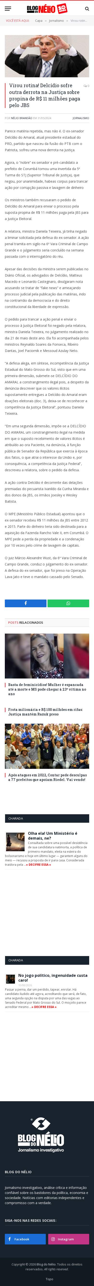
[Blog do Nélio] (47, 8)
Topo (49, 1279)
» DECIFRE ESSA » (38, 865)
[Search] (86, 8)
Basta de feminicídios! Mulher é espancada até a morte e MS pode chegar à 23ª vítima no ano (47, 689)
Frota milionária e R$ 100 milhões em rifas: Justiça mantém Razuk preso (45, 711)
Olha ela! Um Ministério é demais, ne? (52, 836)
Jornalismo (81, 118)
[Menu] (8, 8)
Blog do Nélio (46, 1264)
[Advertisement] (45, 912)
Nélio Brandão (21, 118)
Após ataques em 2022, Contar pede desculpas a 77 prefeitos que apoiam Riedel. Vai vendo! (47, 777)
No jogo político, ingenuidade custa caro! (52, 978)
